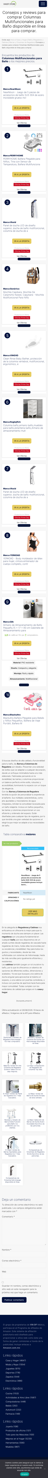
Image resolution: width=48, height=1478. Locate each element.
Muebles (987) (13, 1446)
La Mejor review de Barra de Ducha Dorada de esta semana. (36, 1096)
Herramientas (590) (15, 1442)
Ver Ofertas (22, 123)
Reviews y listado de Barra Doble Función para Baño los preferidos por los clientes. (12, 1124)
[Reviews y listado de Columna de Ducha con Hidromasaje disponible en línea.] (35, 1030)
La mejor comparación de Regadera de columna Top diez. (35, 1068)
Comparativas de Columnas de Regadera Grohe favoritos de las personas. (35, 1153)
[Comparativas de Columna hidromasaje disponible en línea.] (12, 1170)
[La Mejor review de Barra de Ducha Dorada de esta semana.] (35, 1086)
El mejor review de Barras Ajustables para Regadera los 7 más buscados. (12, 1153)
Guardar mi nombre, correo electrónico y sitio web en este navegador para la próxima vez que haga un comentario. (21, 1289)
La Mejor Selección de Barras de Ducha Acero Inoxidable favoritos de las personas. (35, 1123)
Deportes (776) (13, 1372)
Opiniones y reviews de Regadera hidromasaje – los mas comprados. (12, 1039)
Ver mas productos (10, 843)
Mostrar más (24, 685)
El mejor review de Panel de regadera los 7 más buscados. (12, 1096)
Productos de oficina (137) (18, 1430)
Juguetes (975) (13, 1368)
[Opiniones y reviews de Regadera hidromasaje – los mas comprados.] (12, 1030)
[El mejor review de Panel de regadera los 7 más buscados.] (12, 1086)
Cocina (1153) (12, 1393)
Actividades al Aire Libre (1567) (21, 1397)
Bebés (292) (12, 1405)
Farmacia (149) (13, 1413)
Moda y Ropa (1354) (15, 1364)
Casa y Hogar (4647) (16, 1360)
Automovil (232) (13, 1409)
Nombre (6, 1249)
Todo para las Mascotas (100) (20, 1434)
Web (4, 1271)
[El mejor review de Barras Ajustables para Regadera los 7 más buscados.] (12, 1142)
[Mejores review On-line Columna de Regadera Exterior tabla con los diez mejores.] (12, 1058)
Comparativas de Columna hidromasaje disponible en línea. (12, 1180)
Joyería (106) (12, 1426)
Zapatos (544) (12, 1376)
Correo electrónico (11, 1260)
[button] (43, 4)
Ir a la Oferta (21, 108)
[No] (45, 1468)
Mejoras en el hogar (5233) (19, 1438)
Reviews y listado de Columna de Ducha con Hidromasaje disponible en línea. (35, 1040)
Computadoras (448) (16, 1401)
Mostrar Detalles (24, 126)
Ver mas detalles (33, 912)
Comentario (8, 1216)
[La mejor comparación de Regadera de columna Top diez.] (35, 1058)
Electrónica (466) (14, 1380)
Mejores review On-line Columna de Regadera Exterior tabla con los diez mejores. (12, 1068)
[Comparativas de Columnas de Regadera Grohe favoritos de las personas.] (35, 1142)
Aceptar (24, 1474)
